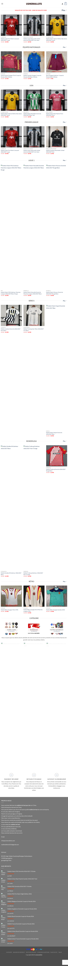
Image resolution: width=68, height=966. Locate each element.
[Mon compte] (62, 4)
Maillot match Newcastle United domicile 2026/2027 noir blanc (31, 39)
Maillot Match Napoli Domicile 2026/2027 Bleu (54, 433)
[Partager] (6, 958)
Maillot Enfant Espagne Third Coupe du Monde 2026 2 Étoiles (11, 76)
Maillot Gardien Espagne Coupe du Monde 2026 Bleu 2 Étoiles (32, 76)
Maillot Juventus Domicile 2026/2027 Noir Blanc (10, 329)
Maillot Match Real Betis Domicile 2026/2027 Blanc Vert (32, 114)
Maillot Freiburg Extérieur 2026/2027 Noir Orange (33, 573)
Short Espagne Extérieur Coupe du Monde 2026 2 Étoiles (55, 76)
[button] (2, 4)
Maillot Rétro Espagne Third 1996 (9, 610)
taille (60, 952)
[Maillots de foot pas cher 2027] (34, 3)
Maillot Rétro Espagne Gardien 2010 (55, 610)
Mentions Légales (31, 952)
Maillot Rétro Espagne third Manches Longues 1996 (33, 610)
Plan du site (53, 952)
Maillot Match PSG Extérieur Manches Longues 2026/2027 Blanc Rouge (10, 293)
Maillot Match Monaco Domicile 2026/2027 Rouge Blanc (54, 293)
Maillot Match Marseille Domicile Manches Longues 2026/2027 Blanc (32, 293)
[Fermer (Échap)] (1, 958)
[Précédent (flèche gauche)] (1, 963)
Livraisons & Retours (43, 952)
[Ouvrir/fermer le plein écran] (11, 958)
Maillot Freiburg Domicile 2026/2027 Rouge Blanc (56, 470)
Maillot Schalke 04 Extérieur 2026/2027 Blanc (11, 573)
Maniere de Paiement (19, 952)
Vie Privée (9, 952)
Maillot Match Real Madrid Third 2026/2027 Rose (54, 114)
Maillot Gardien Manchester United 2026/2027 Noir (55, 151)
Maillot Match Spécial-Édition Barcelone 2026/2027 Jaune (56, 39)
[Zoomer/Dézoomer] (16, 958)
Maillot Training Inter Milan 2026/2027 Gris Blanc (33, 329)
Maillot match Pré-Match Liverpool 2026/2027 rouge (10, 39)
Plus (63, 10)
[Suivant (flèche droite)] (6, 963)
